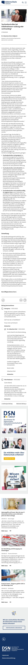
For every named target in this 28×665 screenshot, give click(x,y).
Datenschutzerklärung (8, 658)
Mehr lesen (4, 531)
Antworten (7, 326)
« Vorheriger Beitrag (6, 403)
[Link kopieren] (25, 300)
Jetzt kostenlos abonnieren (14, 628)
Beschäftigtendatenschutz (8, 292)
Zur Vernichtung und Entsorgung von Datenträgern (11, 549)
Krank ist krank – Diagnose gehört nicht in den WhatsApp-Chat (13, 584)
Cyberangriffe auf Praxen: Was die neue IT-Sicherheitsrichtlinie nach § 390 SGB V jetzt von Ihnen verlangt (13, 514)
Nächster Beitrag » (21, 403)
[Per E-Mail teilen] (21, 300)
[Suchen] (23, 2)
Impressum (5, 655)
